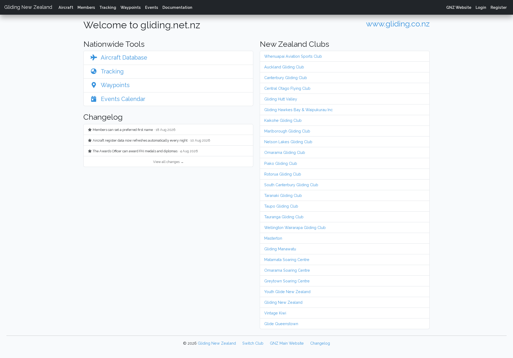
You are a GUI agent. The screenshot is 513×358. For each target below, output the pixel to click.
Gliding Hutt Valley (280, 99)
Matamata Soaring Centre (286, 259)
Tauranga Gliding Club (284, 217)
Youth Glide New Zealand (287, 291)
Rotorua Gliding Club (282, 174)
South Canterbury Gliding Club (291, 184)
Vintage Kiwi (275, 313)
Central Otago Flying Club (287, 88)
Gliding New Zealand (28, 7)
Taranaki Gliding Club (283, 195)
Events (151, 7)
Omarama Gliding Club (284, 152)
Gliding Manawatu (280, 249)
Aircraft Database (123, 57)
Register (499, 7)
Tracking (107, 7)
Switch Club (252, 343)
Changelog (320, 343)
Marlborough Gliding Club (287, 131)
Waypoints (131, 7)
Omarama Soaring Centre (287, 270)
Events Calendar (122, 99)
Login (481, 7)
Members (86, 7)
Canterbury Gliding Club (285, 77)
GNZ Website (458, 7)
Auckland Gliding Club (284, 67)
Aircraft (66, 7)
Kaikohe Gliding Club (283, 120)
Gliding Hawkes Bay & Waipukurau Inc (298, 109)
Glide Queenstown (281, 323)
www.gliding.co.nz (398, 23)
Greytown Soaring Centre (287, 281)
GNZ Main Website (287, 343)
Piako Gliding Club (280, 163)
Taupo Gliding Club (281, 206)
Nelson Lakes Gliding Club (288, 141)
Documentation (177, 7)
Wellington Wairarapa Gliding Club (295, 227)
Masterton (273, 238)
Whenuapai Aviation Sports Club (293, 56)
